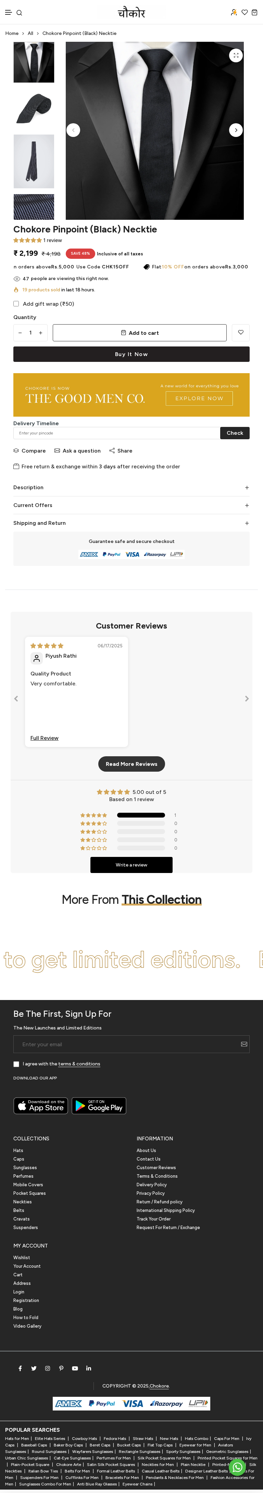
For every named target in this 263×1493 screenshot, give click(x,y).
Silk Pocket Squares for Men (165, 1458)
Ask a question (82, 450)
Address (22, 1283)
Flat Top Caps (161, 1445)
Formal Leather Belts (116, 1471)
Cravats (21, 1219)
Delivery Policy (152, 1184)
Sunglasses (25, 1167)
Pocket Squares (29, 1193)
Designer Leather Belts (206, 1471)
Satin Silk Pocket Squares (111, 1464)
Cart (18, 1274)
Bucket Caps (129, 1445)
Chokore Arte (68, 1464)
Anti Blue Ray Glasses (97, 1484)
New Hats (169, 1438)
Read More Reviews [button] (132, 764)
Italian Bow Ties (43, 1471)
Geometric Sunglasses (227, 1451)
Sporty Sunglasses (183, 1451)
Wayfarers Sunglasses (92, 1451)
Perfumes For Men (114, 1458)
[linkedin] (89, 1368)
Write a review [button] (131, 865)
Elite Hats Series (50, 1438)
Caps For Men (227, 1438)
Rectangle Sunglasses (139, 1451)
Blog (18, 1309)
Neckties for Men (158, 1464)
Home (11, 33)
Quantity (24, 317)
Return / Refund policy (160, 1201)
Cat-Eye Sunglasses (72, 1458)
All (30, 33)
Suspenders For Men (40, 1477)
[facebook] (20, 1368)
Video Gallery (27, 1326)
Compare (34, 450)
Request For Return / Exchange (168, 1227)
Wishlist (21, 1257)
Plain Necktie (193, 1464)
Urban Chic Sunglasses (26, 1458)
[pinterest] (61, 1368)
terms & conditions (79, 1064)
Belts (18, 1210)
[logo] (131, 12)
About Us (146, 1150)
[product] (236, 55)
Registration (26, 1300)
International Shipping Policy (166, 1210)
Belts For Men (78, 1471)
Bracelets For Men (122, 1477)
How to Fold (25, 1317)
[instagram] (47, 1368)
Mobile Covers (28, 1184)
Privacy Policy (151, 1193)
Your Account (27, 1266)
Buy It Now (131, 354)
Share (125, 450)
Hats (18, 1150)
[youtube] (75, 1368)
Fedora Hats (115, 1438)
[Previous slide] (16, 700)
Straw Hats (143, 1438)
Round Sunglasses (49, 1451)
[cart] (254, 12)
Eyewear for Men (195, 1445)
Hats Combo (196, 1438)
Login (18, 1291)
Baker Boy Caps (69, 1445)
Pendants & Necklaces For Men (175, 1477)
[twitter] (34, 1368)
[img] (46, 646)
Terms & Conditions (157, 1176)
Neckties (22, 1201)
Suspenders (25, 1227)
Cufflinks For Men (82, 1477)
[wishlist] (244, 12)
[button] (9, 12)
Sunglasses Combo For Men (45, 1484)
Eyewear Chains (137, 1484)
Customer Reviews (156, 1167)
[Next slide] (246, 700)
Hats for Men (17, 1438)
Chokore (159, 1386)
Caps (18, 1159)
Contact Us (149, 1159)
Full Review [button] (44, 738)
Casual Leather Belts (160, 1471)
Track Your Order (154, 1219)
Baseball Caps (34, 1445)
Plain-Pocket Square (30, 1464)
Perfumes (23, 1176)
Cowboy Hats (85, 1438)
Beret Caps (100, 1445)
